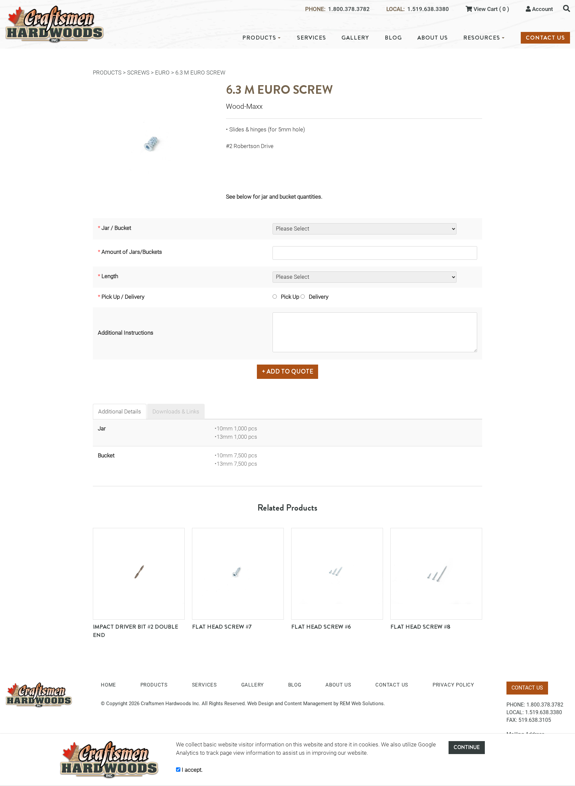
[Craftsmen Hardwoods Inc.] (54, 24)
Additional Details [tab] (119, 411)
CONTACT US (545, 38)
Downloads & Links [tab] (175, 411)
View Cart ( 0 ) (490, 9)
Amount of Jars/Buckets (131, 251)
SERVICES (311, 38)
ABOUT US (432, 38)
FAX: (511, 720)
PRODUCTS (259, 38)
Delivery (316, 296)
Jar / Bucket (116, 228)
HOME (108, 685)
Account (542, 9)
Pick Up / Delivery (122, 296)
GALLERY (355, 38)
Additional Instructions (125, 332)
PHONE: (315, 9)
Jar (102, 428)
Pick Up (288, 296)
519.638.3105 (534, 720)
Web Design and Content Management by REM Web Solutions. (316, 704)
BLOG (393, 38)
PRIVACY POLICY (453, 685)
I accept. (191, 769)
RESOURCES (481, 38)
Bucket (106, 455)
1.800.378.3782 (349, 9)
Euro (162, 72)
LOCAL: (395, 9)
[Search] (566, 8)
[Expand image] (154, 145)
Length (109, 276)
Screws (138, 72)
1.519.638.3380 (428, 9)
